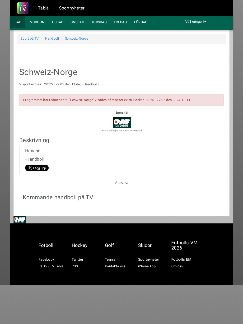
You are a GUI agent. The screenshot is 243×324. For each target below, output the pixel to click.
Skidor (145, 245)
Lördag (141, 22)
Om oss (177, 266)
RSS (75, 266)
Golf (109, 245)
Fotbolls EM (181, 259)
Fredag (120, 22)
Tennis (110, 259)
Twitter (77, 259)
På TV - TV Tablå (51, 266)
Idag (17, 22)
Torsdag (99, 22)
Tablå (43, 7)
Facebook (46, 259)
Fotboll (45, 245)
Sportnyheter (72, 7)
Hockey (80, 245)
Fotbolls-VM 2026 (184, 245)
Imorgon (36, 22)
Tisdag (57, 22)
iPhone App (147, 266)
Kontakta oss (115, 266)
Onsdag (77, 22)
